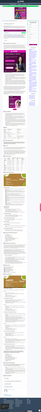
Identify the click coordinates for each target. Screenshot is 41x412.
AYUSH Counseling (13, 4)
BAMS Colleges (29, 400)
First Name (30, 24)
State (29, 41)
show (7, 40)
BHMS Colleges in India (32, 96)
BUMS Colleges (6, 20)
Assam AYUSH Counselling (32, 61)
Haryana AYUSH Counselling (32, 65)
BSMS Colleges (29, 403)
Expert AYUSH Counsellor (40, 207)
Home (3, 20)
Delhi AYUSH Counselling (32, 90)
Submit (31, 44)
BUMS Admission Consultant (18, 402)
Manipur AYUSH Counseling (32, 62)
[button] (31, 4)
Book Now (15, 109)
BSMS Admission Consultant (18, 403)
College (19, 4)
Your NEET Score (31, 34)
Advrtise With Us (17, 406)
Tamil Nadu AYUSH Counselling (33, 73)
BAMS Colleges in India (32, 95)
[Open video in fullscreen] (5, 406)
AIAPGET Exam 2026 (17, 405)
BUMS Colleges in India (32, 97)
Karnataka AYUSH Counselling (33, 69)
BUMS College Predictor (32, 105)
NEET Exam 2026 (17, 404)
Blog (28, 4)
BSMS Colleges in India (32, 98)
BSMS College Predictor (32, 104)
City (29, 39)
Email (29, 29)
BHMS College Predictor (32, 103)
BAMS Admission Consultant (18, 400)
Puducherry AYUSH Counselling (33, 91)
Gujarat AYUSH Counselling (32, 72)
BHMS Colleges (29, 401)
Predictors (24, 4)
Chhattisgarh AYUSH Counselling (33, 66)
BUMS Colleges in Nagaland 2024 (7, 395)
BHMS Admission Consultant (18, 401)
